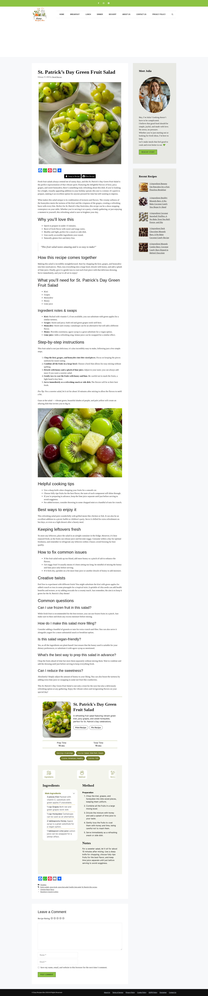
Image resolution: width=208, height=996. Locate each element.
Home (61, 14)
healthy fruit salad (75, 887)
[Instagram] (103, 3)
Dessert (112, 14)
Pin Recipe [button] (96, 727)
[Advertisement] (104, 40)
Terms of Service (117, 992)
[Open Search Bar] (172, 14)
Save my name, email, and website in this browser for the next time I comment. (73, 967)
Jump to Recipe (74, 176)
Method (82, 777)
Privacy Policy (159, 14)
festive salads (44, 887)
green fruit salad (63, 887)
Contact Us (141, 14)
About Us (126, 14)
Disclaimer (163, 992)
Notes (112, 777)
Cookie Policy (141, 992)
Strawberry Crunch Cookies (49, 892)
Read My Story (148, 152)
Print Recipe (90, 176)
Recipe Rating (44, 918)
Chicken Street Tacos (47, 889)
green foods (53, 887)
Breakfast (75, 14)
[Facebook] (98, 3)
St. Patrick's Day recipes (89, 887)
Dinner (100, 14)
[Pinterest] (109, 3)
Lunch (88, 14)
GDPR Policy (153, 992)
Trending (43, 885)
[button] (74, 793)
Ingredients (48, 777)
